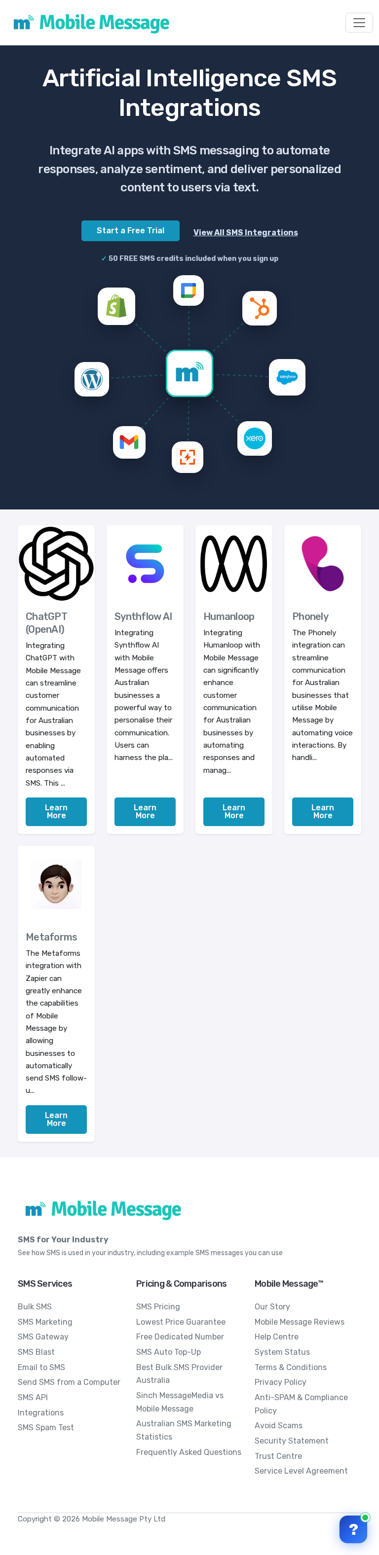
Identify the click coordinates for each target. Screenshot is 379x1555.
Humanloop (228, 616)
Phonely (310, 616)
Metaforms (51, 937)
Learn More (56, 811)
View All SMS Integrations (245, 232)
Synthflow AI (143, 616)
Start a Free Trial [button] (130, 230)
